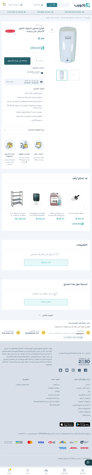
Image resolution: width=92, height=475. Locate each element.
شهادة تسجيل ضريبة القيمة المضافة (47, 402)
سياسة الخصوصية (53, 398)
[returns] (9, 145)
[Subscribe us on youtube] (68, 370)
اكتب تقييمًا (46, 263)
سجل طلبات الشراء (83, 388)
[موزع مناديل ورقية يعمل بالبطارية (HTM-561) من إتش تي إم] (36, 206)
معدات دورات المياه (52, 18)
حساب (28, 473)
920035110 (80, 333)
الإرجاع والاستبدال (84, 408)
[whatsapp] (88, 462)
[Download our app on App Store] (67, 425)
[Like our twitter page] (81, 370)
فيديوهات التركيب (84, 412)
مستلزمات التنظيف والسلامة (72, 18)
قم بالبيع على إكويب (22, 385)
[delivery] (24, 145)
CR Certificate (54, 405)
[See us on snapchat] (62, 370)
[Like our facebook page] (87, 370)
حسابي (88, 385)
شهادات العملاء (54, 388)
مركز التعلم (86, 415)
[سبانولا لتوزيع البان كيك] (75, 206)
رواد (46, 473)
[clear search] (58, 5)
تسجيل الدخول (14, 5)
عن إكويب (56, 385)
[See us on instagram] (75, 370)
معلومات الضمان (84, 402)
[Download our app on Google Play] (83, 425)
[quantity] (38, 61)
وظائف (57, 391)
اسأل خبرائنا (46, 302)
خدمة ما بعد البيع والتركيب (81, 405)
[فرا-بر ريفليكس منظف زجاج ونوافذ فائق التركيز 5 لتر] (56, 206)
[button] (10, 82)
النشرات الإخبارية (54, 395)
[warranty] (38, 145)
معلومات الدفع (85, 398)
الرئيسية (83, 473)
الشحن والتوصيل (84, 395)
